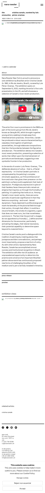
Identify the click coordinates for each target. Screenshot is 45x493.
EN (31, 4)
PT (34, 4)
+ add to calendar (9, 67)
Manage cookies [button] (22, 478)
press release (7, 276)
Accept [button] (23, 488)
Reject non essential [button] (22, 483)
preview (5, 282)
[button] (5, 56)
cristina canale (18, 12)
